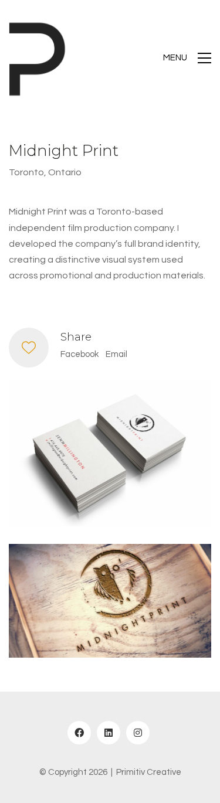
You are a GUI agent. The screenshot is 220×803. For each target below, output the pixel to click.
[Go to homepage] (38, 58)
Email (116, 354)
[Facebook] (79, 732)
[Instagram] (138, 732)
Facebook (79, 354)
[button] (187, 58)
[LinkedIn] (108, 732)
